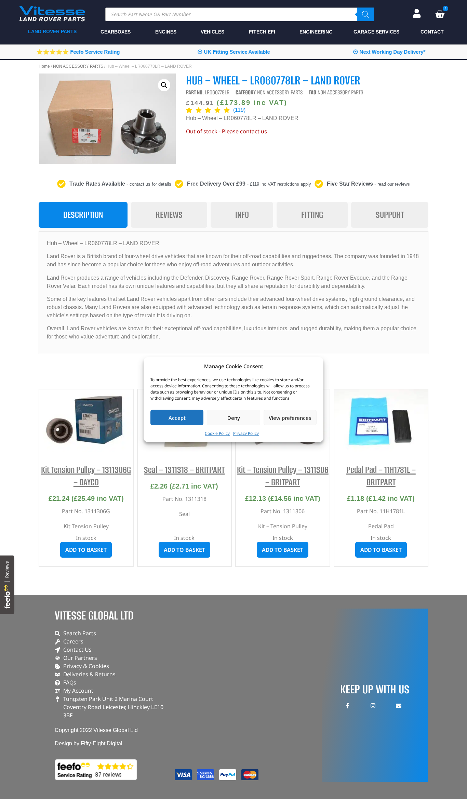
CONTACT (432, 32)
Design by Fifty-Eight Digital (88, 743)
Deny (233, 417)
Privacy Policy (246, 433)
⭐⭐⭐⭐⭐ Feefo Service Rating (78, 52)
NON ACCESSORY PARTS (78, 66)
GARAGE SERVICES (376, 32)
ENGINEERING (316, 32)
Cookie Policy (217, 433)
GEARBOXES (116, 32)
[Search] (365, 14)
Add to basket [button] (86, 550)
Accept (177, 417)
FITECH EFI (262, 32)
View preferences (290, 417)
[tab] (83, 215)
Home (44, 66)
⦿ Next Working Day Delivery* (389, 52)
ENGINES (165, 32)
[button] (164, 85)
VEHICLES (212, 32)
